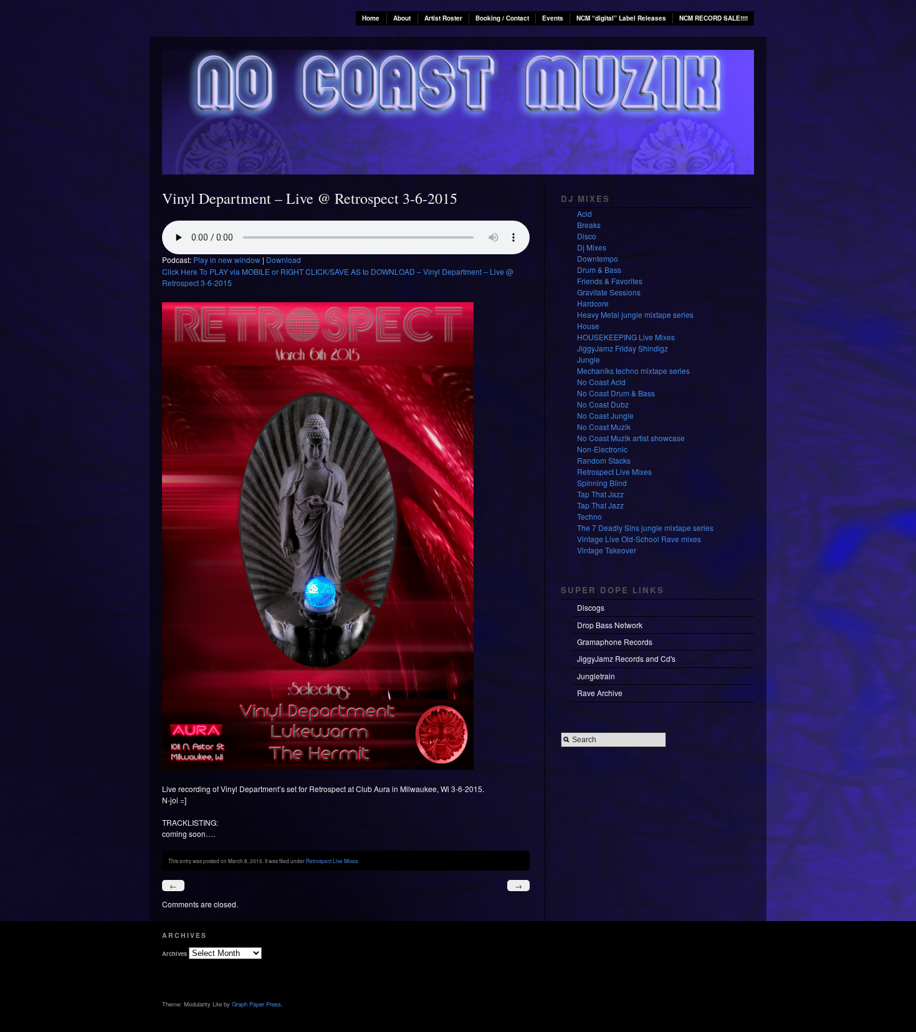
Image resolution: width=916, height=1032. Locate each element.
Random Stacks (604, 460)
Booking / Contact (502, 18)
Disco (586, 236)
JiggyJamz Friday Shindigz (622, 348)
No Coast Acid (601, 381)
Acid (584, 213)
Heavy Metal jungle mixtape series (635, 314)
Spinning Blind (602, 482)
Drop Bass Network (609, 624)
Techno (589, 516)
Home (370, 18)
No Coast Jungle (605, 415)
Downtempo (597, 258)
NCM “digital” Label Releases (621, 18)
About (402, 18)
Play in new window (226, 259)
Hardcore (593, 303)
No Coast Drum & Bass (616, 393)
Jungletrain (596, 676)
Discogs (590, 607)
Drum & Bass (599, 269)
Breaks (589, 224)
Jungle (588, 359)
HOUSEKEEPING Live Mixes (626, 337)
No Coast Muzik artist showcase (631, 437)
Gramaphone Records (614, 641)
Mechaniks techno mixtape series (633, 370)
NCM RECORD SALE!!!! (713, 18)
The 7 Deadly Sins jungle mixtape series (645, 527)
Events (552, 18)
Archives (174, 953)
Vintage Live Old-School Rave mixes (639, 538)
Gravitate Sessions (609, 292)
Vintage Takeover (606, 550)
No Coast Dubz (603, 404)
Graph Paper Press (256, 1004)
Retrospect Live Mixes (332, 860)
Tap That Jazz (600, 494)
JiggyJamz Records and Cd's (626, 658)
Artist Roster (443, 18)
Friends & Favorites (609, 280)
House (588, 325)
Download (283, 259)
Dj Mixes (591, 247)
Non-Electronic (602, 449)
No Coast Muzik (604, 426)
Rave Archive (600, 692)
